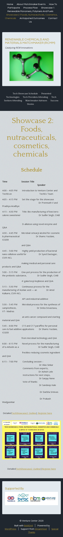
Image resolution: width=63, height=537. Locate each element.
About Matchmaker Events (31, 4)
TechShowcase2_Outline (23, 413)
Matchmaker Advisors (36, 100)
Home (10, 4)
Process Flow (30, 8)
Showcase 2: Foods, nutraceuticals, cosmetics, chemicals (31, 138)
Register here (44, 413)
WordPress (10, 528)
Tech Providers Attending (35, 97)
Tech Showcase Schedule (25, 93)
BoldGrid (28, 525)
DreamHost (41, 528)
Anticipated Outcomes (32, 18)
